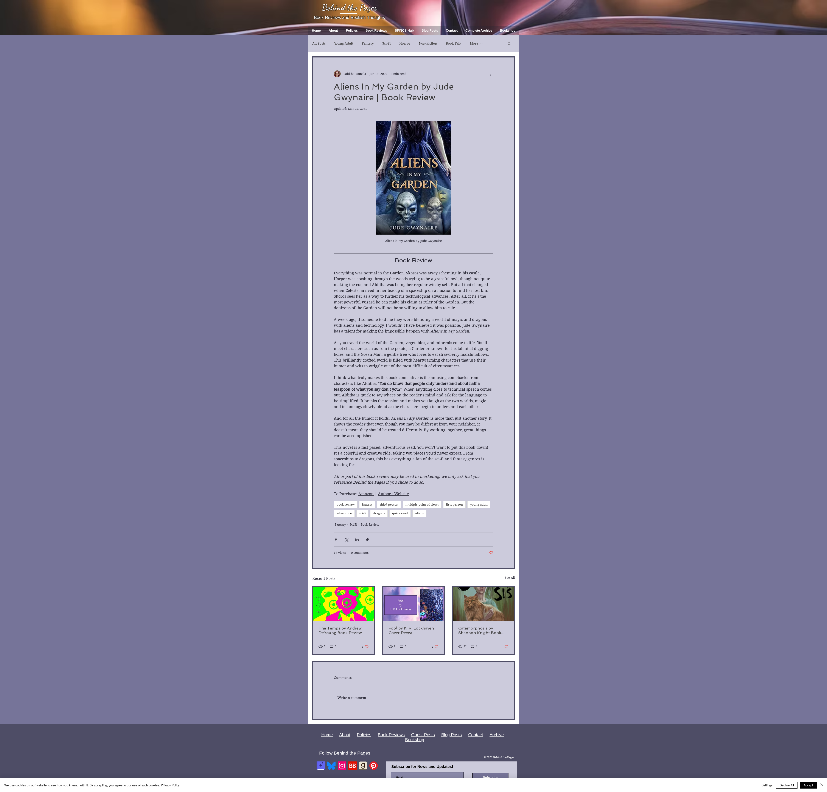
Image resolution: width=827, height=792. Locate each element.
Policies (364, 734)
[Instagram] (342, 765)
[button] (509, 43)
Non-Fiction (428, 43)
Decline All (787, 785)
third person (389, 504)
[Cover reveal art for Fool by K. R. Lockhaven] (413, 604)
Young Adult (343, 43)
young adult (479, 504)
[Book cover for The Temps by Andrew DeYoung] (343, 604)
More (474, 43)
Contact (475, 734)
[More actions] (490, 73)
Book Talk (453, 43)
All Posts (319, 43)
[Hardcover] (321, 765)
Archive (497, 734)
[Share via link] (367, 539)
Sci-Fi (386, 43)
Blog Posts (451, 734)
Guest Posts (423, 734)
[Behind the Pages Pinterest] (373, 765)
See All (510, 578)
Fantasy (368, 43)
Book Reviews (391, 734)
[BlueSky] (331, 765)
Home (327, 734)
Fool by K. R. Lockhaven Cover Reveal (411, 630)
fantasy (367, 504)
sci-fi (362, 513)
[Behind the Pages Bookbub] (352, 765)
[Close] (821, 785)
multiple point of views (422, 504)
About (344, 734)
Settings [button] (767, 785)
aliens (419, 513)
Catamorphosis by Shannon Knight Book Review (479, 630)
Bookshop (414, 739)
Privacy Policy (170, 785)
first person (454, 504)
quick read (400, 513)
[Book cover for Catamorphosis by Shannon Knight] (483, 604)
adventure (344, 513)
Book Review (370, 524)
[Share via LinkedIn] (357, 539)
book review (346, 504)
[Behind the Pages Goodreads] (363, 765)
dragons (379, 513)
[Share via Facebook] (336, 539)
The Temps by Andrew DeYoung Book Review (340, 630)
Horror (404, 43)
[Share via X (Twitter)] (346, 539)
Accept (808, 785)
